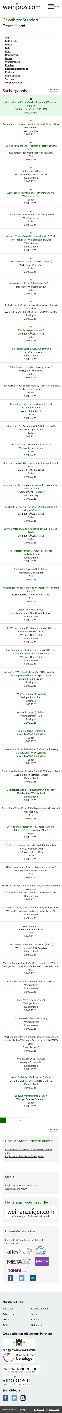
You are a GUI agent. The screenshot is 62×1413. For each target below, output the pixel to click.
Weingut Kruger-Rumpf (31, 429)
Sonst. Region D (13, 82)
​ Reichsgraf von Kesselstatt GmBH (31, 830)
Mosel (8, 44)
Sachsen (9, 79)
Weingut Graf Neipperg (31, 491)
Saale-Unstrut (12, 75)
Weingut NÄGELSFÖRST (31, 333)
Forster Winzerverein (31, 352)
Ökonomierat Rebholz (31, 929)
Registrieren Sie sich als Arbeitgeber (24, 1156)
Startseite (8, 1308)
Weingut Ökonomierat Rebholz (31, 870)
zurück (55, 89)
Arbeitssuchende (40, 1308)
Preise (6, 1319)
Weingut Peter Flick (31, 697)
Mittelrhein (11, 41)
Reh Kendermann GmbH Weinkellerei (31, 613)
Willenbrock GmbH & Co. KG (31, 109)
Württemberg (12, 61)
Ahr (7, 37)
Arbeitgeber (9, 1313)
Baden (8, 58)
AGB (5, 1325)
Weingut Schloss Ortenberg (31, 1099)
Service (35, 1313)
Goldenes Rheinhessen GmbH (31, 174)
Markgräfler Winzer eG (31, 264)
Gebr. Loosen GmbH (31, 389)
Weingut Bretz (31, 984)
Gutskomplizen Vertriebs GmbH (31, 774)
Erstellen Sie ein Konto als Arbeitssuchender (28, 1149)
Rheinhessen (12, 54)
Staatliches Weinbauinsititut (31, 286)
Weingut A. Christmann (31, 572)
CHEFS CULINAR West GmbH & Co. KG (31, 1080)
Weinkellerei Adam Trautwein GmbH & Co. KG (31, 892)
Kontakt (35, 1319)
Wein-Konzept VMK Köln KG (31, 947)
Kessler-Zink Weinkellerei (31, 793)
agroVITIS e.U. (52, 1409)
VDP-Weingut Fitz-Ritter (31, 852)
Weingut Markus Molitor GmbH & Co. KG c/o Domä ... (31, 966)
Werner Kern (31, 127)
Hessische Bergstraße (16, 68)
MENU (56, 6)
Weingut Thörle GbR (31, 634)
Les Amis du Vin (31, 554)
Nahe (8, 47)
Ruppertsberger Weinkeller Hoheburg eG (31, 152)
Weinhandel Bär (31, 196)
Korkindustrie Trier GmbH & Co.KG (31, 594)
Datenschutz (37, 1325)
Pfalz (8, 51)
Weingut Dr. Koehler (31, 1062)
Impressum (39, 1409)
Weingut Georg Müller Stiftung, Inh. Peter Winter (31, 311)
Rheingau (10, 72)
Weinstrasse (31, 243)
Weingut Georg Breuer (31, 678)
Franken (9, 65)
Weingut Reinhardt (31, 410)
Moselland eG (31, 811)
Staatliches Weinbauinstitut (31, 734)
